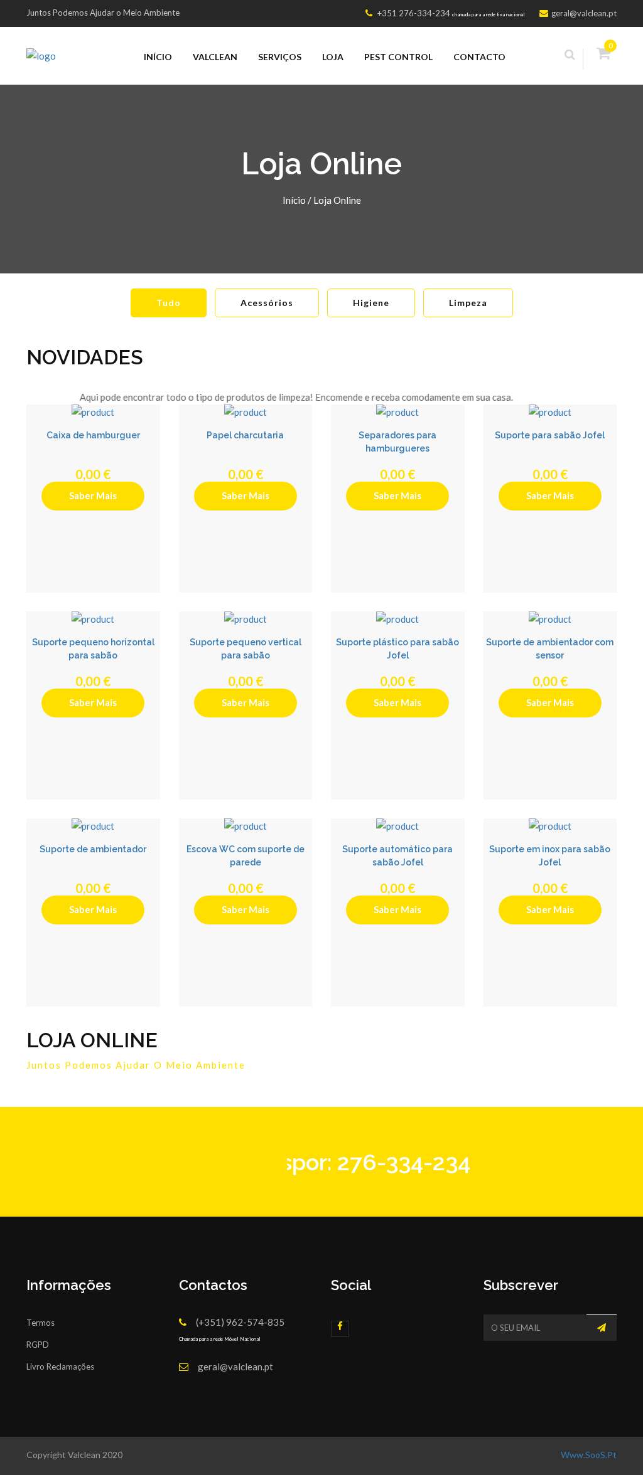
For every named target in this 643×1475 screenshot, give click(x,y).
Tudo (168, 302)
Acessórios (266, 302)
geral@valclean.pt (584, 13)
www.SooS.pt (589, 1454)
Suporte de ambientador (93, 849)
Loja (332, 56)
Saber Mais (93, 495)
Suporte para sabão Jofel (550, 435)
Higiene (371, 302)
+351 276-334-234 (450, 13)
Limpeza (468, 302)
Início (158, 56)
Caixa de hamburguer (93, 435)
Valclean (215, 56)
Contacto (479, 56)
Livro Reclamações (60, 1366)
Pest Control (398, 56)
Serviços (279, 56)
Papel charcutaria (245, 435)
